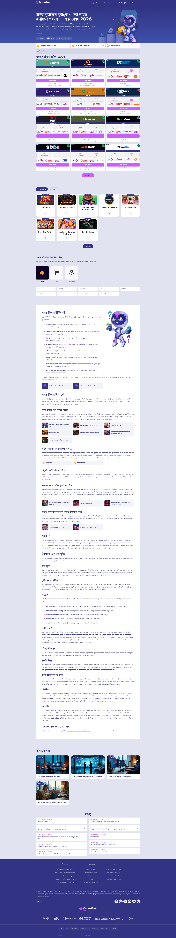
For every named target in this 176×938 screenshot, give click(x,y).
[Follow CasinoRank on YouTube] (129, 901)
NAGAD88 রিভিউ (87, 84)
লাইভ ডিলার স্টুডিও (122, 3)
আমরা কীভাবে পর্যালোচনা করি (113, 873)
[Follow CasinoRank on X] (125, 901)
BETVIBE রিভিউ (53, 111)
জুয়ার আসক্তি (91, 879)
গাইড (132, 3)
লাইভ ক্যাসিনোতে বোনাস (91, 873)
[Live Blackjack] (88, 229)
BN (38, 901)
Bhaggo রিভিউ (88, 139)
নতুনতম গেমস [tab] (55, 189)
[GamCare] (69, 918)
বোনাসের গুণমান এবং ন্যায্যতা (64, 338)
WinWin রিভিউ (123, 139)
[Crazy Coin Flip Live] (45, 229)
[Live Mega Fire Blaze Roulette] (88, 205)
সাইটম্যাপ (116, 935)
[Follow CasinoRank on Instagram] (121, 901)
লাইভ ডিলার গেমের (67, 344)
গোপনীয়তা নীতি (88, 935)
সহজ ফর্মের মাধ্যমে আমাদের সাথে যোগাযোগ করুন (78, 731)
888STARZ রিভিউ (52, 139)
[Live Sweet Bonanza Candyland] (67, 229)
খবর (139, 3)
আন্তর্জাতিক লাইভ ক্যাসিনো (91, 882)
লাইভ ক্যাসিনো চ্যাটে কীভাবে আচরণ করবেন (65, 879)
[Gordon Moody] (85, 918)
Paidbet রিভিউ (123, 168)
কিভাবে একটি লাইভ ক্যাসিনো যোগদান (65, 869)
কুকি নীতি (60, 935)
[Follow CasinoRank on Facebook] (116, 901)
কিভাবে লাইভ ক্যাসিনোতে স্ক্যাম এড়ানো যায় (65, 876)
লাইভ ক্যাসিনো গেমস (108, 3)
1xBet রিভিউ (123, 84)
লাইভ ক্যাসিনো (95, 3)
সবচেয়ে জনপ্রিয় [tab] (42, 189)
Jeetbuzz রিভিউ (88, 111)
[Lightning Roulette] (67, 205)
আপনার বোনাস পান (52, 80)
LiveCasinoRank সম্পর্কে (113, 869)
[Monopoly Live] (130, 205)
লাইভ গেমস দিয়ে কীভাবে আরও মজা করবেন (65, 873)
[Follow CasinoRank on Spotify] (134, 901)
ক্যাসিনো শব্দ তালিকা (91, 869)
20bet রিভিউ (123, 111)
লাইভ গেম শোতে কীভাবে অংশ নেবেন (65, 882)
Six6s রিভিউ (53, 168)
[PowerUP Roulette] (109, 205)
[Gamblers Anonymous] (56, 918)
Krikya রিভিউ (52, 84)
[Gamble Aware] (110, 918)
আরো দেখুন (87, 175)
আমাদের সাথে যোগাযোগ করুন (114, 879)
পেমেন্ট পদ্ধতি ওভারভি (91, 876)
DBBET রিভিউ (88, 168)
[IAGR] (46, 918)
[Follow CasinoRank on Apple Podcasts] (138, 901)
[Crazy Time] (45, 205)
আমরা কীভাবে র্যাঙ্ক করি (113, 876)
